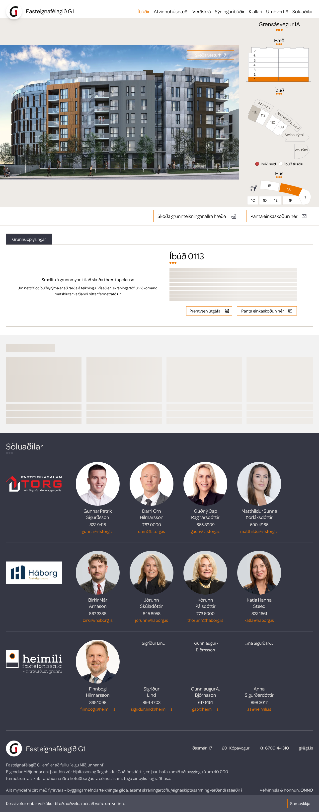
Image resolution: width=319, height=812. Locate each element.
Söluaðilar (302, 11)
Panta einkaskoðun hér (274, 216)
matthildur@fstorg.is (259, 531)
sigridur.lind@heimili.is (151, 709)
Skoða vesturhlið (210, 55)
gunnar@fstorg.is (97, 531)
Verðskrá (201, 11)
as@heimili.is (259, 709)
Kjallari (255, 11)
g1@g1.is (306, 747)
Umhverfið (277, 11)
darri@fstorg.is (151, 531)
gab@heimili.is (205, 709)
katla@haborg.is (259, 620)
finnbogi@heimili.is (97, 709)
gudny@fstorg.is (205, 531)
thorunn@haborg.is (205, 620)
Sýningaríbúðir (230, 11)
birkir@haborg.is (98, 620)
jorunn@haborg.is (151, 620)
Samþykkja (300, 803)
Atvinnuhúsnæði (171, 11)
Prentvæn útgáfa (205, 310)
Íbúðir (144, 11)
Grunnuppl (29, 239)
